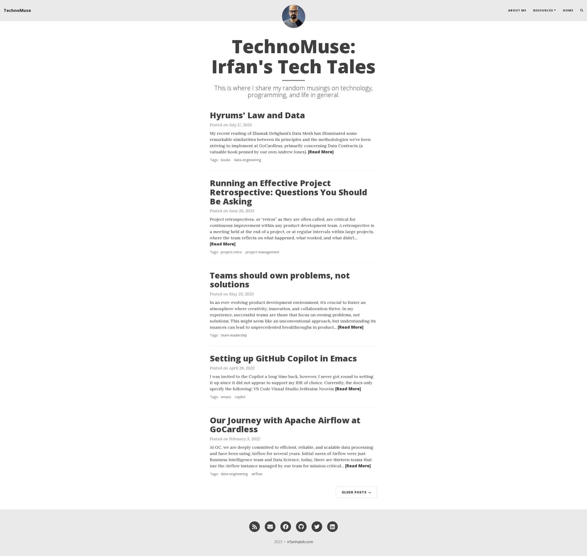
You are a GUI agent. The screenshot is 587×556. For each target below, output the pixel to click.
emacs (226, 396)
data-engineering (247, 159)
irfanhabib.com (300, 541)
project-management (262, 252)
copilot (240, 396)
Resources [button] (543, 10)
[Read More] (321, 151)
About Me (517, 10)
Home (568, 10)
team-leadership (234, 335)
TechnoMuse (17, 10)
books (225, 159)
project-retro (231, 252)
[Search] (580, 10)
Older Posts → (356, 492)
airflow (257, 473)
